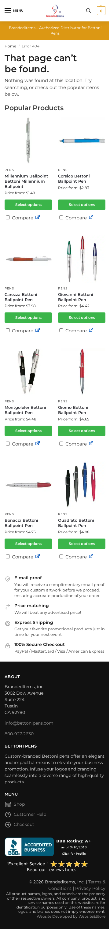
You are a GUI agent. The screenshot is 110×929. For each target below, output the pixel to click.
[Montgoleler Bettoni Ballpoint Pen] (28, 372)
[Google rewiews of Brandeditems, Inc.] (55, 866)
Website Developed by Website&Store (71, 916)
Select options (28, 204)
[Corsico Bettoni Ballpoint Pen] (81, 140)
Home (10, 46)
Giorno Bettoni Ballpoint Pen (73, 410)
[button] (100, 10)
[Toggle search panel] (89, 10)
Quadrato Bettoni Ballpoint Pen (76, 523)
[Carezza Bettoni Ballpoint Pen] (28, 259)
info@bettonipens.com (29, 723)
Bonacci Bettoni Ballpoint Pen (21, 523)
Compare (22, 218)
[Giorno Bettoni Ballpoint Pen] (81, 372)
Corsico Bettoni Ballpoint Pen (74, 178)
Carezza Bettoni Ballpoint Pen (21, 297)
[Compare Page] (38, 218)
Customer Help (30, 814)
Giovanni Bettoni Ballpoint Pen (75, 297)
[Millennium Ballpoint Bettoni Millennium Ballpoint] (28, 140)
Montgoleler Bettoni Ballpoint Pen (25, 410)
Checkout (24, 824)
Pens (9, 170)
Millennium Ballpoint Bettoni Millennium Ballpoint (26, 181)
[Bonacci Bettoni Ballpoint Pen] (28, 485)
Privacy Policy (90, 888)
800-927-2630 (19, 734)
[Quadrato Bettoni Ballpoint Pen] (81, 485)
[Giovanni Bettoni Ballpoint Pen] (81, 259)
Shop (19, 804)
